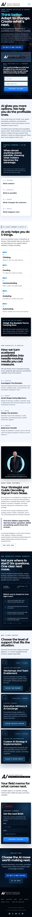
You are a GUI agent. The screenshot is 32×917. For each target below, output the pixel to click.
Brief (15, 899)
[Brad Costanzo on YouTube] (16, 913)
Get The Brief (16, 880)
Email (5, 830)
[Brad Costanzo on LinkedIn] (9, 913)
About (2, 899)
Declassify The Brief (16, 88)
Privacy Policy (5, 901)
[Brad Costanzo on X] (12, 913)
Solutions (9, 899)
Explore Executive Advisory (14, 723)
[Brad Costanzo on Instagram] (19, 913)
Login (20, 899)
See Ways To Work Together (12, 47)
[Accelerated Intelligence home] (10, 4)
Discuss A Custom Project (14, 759)
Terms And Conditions (18, 901)
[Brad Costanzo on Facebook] (22, 913)
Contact (26, 899)
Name (4, 823)
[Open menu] (29, 4)
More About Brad (8, 545)
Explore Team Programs (13, 688)
